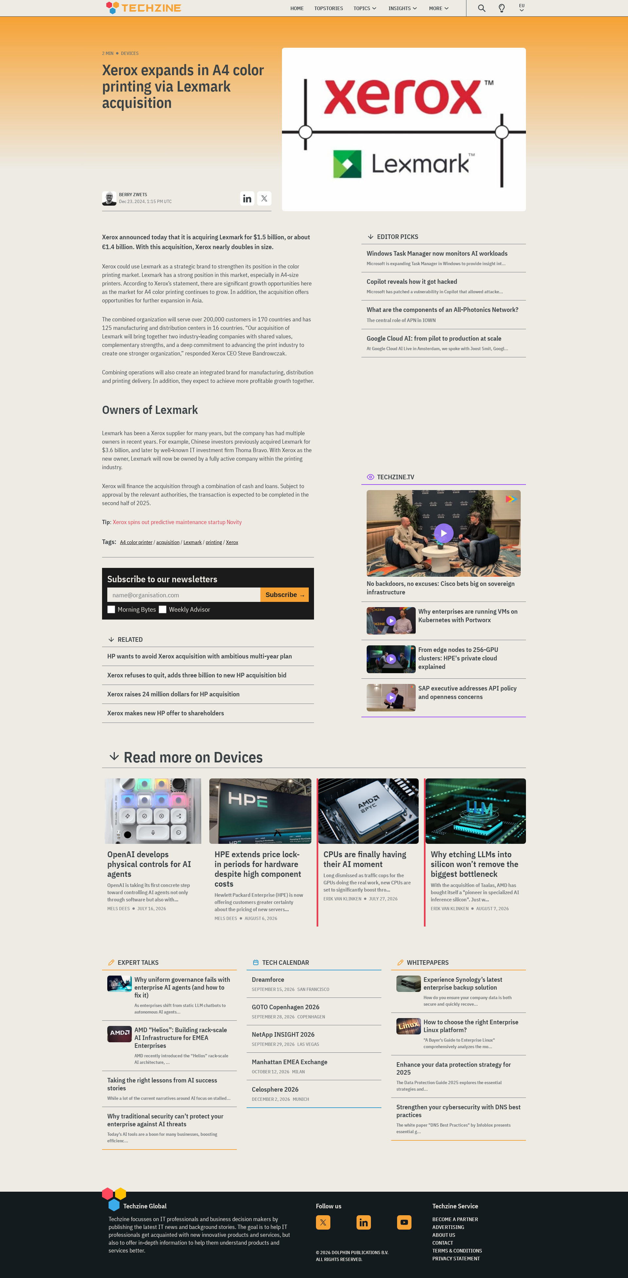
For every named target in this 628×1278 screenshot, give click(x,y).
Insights (400, 8)
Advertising (448, 1227)
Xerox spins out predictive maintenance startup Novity (177, 522)
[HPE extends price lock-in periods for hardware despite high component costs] (260, 811)
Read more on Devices (193, 757)
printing (214, 542)
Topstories (328, 8)
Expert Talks (138, 962)
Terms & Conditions (457, 1250)
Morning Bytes (137, 609)
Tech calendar (285, 962)
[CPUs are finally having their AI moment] (368, 811)
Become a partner (455, 1219)
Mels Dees (118, 909)
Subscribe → (285, 594)
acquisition (168, 542)
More (436, 8)
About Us (443, 1235)
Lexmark (192, 542)
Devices (130, 53)
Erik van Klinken (342, 899)
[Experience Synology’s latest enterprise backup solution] (408, 991)
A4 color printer (136, 542)
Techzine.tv (395, 476)
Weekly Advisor (189, 609)
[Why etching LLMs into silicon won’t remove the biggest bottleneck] (476, 811)
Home (297, 8)
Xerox (232, 542)
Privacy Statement (456, 1258)
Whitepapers (428, 962)
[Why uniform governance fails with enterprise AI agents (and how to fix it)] (119, 995)
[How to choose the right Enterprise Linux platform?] (408, 1034)
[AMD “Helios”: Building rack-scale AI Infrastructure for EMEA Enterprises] (119, 1045)
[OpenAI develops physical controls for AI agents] (153, 811)
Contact (442, 1242)
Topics (362, 8)
